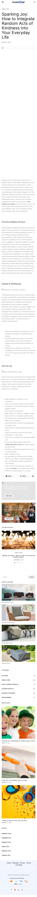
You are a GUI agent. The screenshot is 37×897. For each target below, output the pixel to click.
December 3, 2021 (18, 559)
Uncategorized (6, 697)
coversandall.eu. (16, 875)
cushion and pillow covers (13, 444)
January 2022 (6, 855)
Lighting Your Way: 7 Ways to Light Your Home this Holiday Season (18, 556)
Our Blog (19, 865)
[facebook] (11, 889)
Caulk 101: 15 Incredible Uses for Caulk (14, 780)
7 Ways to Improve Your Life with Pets (14, 820)
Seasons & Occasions (8, 693)
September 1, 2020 (9, 514)
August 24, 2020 (8, 491)
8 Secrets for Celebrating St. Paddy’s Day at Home (18, 741)
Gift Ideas (5, 675)
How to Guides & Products (10, 684)
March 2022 (5, 846)
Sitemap (15, 863)
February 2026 (6, 833)
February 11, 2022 (6, 822)
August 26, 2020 (6, 42)
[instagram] (22, 889)
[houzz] (25, 889)
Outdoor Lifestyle (18, 506)
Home (9, 863)
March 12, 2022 (6, 743)
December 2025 (6, 838)
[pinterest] (15, 889)
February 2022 (6, 851)
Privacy (22, 863)
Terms (28, 863)
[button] (14, 562)
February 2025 (6, 842)
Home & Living (5, 9)
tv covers (13, 468)
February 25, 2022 (7, 782)
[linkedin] (18, 889)
